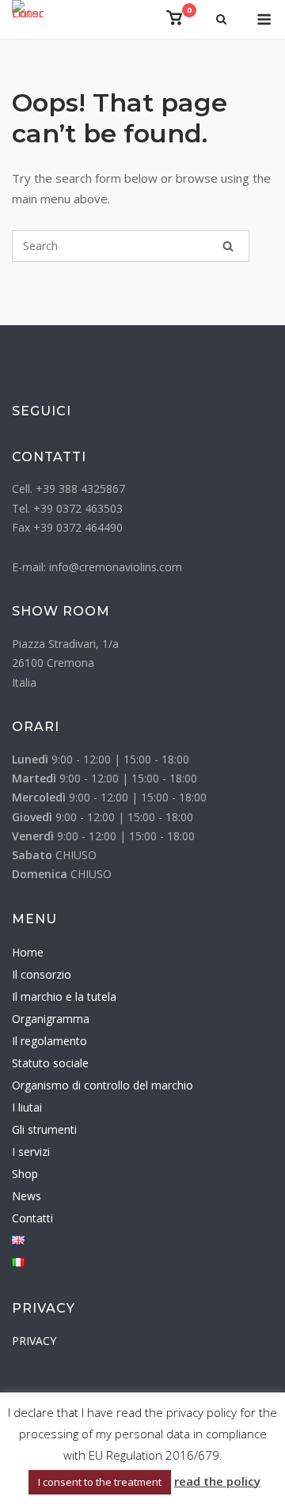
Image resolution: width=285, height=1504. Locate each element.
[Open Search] (221, 20)
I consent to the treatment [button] (100, 1482)
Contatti (32, 1218)
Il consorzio (41, 974)
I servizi (31, 1151)
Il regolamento (49, 1040)
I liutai (27, 1107)
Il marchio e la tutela (64, 996)
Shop (25, 1173)
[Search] (228, 246)
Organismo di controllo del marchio (102, 1085)
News (26, 1195)
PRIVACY (34, 1340)
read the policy (217, 1481)
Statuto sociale (50, 1062)
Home (28, 952)
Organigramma (50, 1018)
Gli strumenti (44, 1129)
